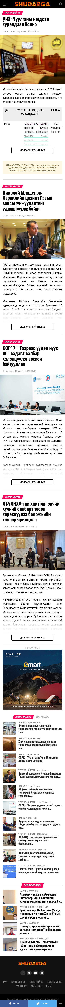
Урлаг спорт (36, 986)
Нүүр (5, 981)
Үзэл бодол (21, 986)
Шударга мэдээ (55, 981)
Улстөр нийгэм (37, 981)
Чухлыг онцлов (18, 981)
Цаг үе (49, 986)
